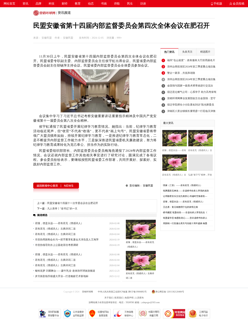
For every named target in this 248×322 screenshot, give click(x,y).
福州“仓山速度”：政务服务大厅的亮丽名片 (191, 60)
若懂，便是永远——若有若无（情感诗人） (59, 223)
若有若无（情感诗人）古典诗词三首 (55, 234)
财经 (65, 3)
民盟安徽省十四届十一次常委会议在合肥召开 (72, 203)
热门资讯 (169, 52)
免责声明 (129, 297)
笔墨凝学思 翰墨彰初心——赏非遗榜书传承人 (185, 218)
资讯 (25, 3)
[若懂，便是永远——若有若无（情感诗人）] (141, 229)
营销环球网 (87, 291)
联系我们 (119, 297)
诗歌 (117, 3)
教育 (78, 3)
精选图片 (205, 51)
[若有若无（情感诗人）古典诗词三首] (173, 162)
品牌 (38, 3)
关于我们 (108, 297)
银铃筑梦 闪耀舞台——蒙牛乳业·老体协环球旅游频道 (65, 270)
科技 (51, 3)
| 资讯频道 (63, 13)
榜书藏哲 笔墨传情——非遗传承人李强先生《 (185, 212)
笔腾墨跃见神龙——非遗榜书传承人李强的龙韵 (186, 190)
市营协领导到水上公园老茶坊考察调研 (56, 245)
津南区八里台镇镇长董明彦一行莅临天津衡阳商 (191, 112)
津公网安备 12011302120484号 (169, 291)
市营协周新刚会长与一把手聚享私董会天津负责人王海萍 (67, 239)
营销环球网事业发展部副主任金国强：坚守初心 (191, 99)
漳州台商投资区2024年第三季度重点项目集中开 (191, 67)
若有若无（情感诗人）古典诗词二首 (55, 228)
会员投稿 (238, 3)
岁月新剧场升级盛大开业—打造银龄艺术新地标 (61, 276)
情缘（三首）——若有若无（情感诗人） (182, 185)
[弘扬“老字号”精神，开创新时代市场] (199, 162)
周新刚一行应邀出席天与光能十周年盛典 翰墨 (185, 223)
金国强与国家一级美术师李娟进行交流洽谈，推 (190, 86)
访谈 (143, 3)
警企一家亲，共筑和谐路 (181, 73)
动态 (91, 3)
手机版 (217, 3)
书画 (104, 3)
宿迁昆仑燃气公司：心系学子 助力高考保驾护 (191, 93)
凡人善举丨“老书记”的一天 (62, 208)
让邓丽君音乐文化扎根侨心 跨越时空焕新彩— (185, 196)
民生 (130, 3)
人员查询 (139, 297)
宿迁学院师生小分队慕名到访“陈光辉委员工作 (190, 105)
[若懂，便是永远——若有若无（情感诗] (173, 137)
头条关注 (187, 51)
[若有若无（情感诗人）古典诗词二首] (141, 260)
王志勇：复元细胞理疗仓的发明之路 (180, 207)
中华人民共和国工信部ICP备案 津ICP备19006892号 (122, 291)
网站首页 (9, 3)
